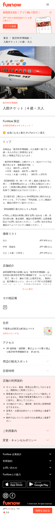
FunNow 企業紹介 (12, 454)
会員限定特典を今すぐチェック (16, 125)
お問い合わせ (10, 467)
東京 (5, 38)
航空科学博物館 (20, 38)
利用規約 (7, 461)
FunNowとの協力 (12, 474)
